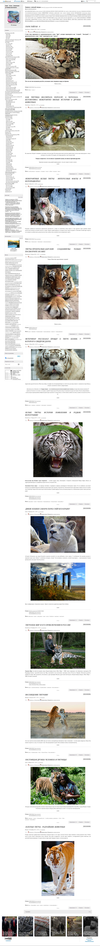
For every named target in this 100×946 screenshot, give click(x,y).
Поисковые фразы (17, 379)
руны (11, 322)
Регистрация (17, 1)
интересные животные (9, 283)
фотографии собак (17, 339)
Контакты (89, 940)
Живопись (8, 46)
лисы (21, 298)
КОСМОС (7, 98)
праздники (14, 314)
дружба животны (31, 171)
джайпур (15, 267)
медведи (7, 301)
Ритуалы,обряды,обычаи (11, 181)
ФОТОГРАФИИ (8, 183)
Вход (23, 1)
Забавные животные (10, 84)
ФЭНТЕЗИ (7, 189)
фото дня (13, 334)
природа (8, 316)
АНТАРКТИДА (9, 142)
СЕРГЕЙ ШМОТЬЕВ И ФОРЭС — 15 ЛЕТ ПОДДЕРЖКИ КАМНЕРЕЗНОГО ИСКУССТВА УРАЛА (13, 219)
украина (19, 331)
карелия (7, 289)
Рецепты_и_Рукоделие (34, 107)
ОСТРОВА (8, 160)
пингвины (19, 308)
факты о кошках (10, 332)
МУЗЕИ (7, 103)
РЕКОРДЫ (7, 133)
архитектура (9, 259)
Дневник (87, 26)
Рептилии (8, 79)
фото (15, 332)
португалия (8, 314)
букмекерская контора (16, 261)
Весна (7, 37)
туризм (11, 331)
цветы (7, 347)
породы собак (12, 313)
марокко (11, 300)
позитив (18, 309)
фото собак (11, 337)
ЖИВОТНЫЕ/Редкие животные (35, 496)
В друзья (14, 25)
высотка (20, 264)
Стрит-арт (8, 53)
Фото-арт (8, 54)
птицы (13, 316)
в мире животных (13, 262)
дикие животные (14, 269)
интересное (9, 281)
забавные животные (11, 277)
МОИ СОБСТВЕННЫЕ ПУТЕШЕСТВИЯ (10, 109)
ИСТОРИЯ (7, 94)
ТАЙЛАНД (8, 164)
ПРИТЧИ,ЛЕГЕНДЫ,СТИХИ (11, 130)
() (76, 92)
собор (17, 326)
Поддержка (81, 1)
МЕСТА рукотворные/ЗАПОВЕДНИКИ (36, 610)
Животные (8, 121)
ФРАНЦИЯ (8, 166)
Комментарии (16, 5)
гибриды (10, 266)
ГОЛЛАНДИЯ (9, 148)
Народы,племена (10, 178)
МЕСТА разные (9, 122)
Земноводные (9, 80)
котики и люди (8, 293)
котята (16, 293)
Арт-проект (8, 43)
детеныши (43, 171)
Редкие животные (10, 88)
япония (11, 348)
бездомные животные (38, 11)
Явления (8, 129)
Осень (7, 35)
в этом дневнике (9, 358)
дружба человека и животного (52, 818)
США (7, 162)
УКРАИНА (8, 137)
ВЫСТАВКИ (8, 100)
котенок (15, 291)
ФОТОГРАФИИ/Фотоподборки (35, 498)
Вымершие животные (10, 82)
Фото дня (8, 186)
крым (16, 298)
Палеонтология (8, 41)
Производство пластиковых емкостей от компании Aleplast (12, 207)
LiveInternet (7, 1)
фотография (7, 340)
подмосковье (12, 309)
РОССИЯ (8, 161)
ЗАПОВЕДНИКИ (9, 102)
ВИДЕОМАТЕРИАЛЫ (9, 70)
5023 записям (46, 7)
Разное (6, 132)
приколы (19, 314)
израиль (10, 279)
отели (10, 307)
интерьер (12, 284)
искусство (17, 284)
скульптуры (19, 324)
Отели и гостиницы (10, 66)
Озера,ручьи (8, 124)
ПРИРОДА (7, 117)
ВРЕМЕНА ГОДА (8, 33)
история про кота (13, 288)
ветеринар (49, 405)
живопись (12, 275)
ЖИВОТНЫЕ (8, 72)
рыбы (16, 322)
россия (7, 322)
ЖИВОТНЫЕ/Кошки (33, 328)
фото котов (14, 336)
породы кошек (84, 16)
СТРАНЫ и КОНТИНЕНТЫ (11, 134)
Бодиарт (8, 45)
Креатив (8, 50)
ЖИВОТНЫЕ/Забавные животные (35, 167)
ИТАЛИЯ (8, 154)
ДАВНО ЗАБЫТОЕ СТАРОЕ (11, 71)
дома (14, 270)
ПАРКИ (7, 104)
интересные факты (86, 12)
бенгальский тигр (47, 501)
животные (18, 275)
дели (9, 267)
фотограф (16, 337)
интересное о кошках (18, 281)
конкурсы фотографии (63, 14)
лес (18, 298)
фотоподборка (10, 342)
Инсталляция (9, 47)
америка (12, 258)
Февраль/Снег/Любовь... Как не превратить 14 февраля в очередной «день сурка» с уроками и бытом (13, 227)
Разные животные (10, 87)
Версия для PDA (89, 939)
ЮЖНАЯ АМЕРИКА (10, 169)
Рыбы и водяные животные (12, 90)
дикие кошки (8, 270)
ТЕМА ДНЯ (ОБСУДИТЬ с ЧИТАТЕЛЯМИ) (10, 172)
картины (12, 289)
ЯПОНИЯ (8, 170)
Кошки (7, 74)
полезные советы (10, 311)
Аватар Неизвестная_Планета (13, 17)
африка (16, 259)
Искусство (8, 49)
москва (11, 302)
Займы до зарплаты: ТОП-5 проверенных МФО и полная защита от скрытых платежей (13, 200)
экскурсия (61, 616)
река (6, 320)
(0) (16, 201)
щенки (16, 347)
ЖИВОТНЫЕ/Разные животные (35, 168)
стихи (15, 329)
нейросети (7, 304)
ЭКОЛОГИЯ (7, 191)
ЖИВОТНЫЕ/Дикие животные (35, 87)
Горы (7, 120)
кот (11, 291)
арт (15, 258)
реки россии (14, 320)
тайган (7, 331)
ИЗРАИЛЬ (8, 150)
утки (6, 332)
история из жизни (40, 14)
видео (13, 264)
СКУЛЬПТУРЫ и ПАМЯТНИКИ (12, 107)
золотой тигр (46, 905)
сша (18, 329)
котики (19, 291)
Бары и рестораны (10, 58)
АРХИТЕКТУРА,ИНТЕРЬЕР (11, 57)
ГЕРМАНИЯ (8, 146)
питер (7, 309)
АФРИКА (8, 144)
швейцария (12, 347)
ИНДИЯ (7, 152)
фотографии (9, 339)
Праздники (8, 179)
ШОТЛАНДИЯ (9, 168)
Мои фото (8, 185)
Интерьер (8, 63)
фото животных (79, 19)
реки (9, 320)
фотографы (12, 340)
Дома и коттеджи (9, 59)
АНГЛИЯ (8, 141)
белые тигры (34, 241)
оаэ (15, 304)
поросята (55, 171)
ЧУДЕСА (7, 190)
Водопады (8, 118)
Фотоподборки (9, 187)
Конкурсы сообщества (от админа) (12, 96)
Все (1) (21, 238)
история (12, 286)
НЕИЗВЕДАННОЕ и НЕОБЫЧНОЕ (12, 111)
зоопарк (7, 278)
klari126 (31, 32)
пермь (15, 308)
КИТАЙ (7, 157)
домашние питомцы (86, 11)
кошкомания (8, 296)
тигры (33, 89)
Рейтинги (30, 1)
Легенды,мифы (9, 177)
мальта (7, 300)
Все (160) (20, 197)
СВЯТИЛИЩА (9, 106)
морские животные (12, 301)
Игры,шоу (8, 175)
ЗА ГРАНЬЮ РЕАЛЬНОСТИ (11, 91)
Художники (8, 55)
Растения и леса (9, 126)
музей (20, 302)
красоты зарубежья (9, 298)
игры (6, 279)
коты (12, 293)
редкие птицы (17, 319)
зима (19, 276)
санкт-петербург (10, 324)
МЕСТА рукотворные (9, 99)
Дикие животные (9, 75)
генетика (7, 266)
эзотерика (19, 347)
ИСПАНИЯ (8, 153)
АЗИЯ (7, 140)
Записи (6, 5)
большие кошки (39, 331)
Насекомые (8, 78)
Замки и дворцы (9, 62)
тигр (38, 905)
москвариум (16, 302)
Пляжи (7, 125)
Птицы (7, 86)
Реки (7, 128)
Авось (37, 1)
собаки (13, 326)
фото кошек (87, 19)
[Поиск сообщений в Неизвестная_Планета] (18, 356)
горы (6, 267)
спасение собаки (9, 329)
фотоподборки (10, 344)
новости (11, 304)
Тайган (29, 89)
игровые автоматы (15, 278)
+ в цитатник (42, 29)
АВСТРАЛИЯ (9, 136)
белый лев (51, 616)
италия (18, 288)
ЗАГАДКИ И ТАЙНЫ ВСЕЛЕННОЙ (12, 92)
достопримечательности (12, 273)
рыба (13, 322)
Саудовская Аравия (10, 138)
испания (7, 286)
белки (10, 261)
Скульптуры (8, 51)
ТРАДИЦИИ (7, 174)
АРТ (6, 42)
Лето (7, 38)
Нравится (81, 92)
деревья (11, 267)
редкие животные (10, 319)
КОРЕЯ (7, 158)
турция (15, 331)
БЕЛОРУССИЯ (9, 145)
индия (14, 280)
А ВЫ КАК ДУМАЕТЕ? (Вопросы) (12, 39)
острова (7, 307)
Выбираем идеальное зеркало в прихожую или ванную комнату (12, 214)
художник (11, 345)
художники (17, 345)
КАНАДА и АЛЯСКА (10, 156)
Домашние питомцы (10, 83)
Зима (7, 34)
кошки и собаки (17, 294)
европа (7, 275)
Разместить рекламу (89, 941)
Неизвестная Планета (5, 7)
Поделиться (87, 92)
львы (59, 171)
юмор (7, 348)
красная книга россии (16, 297)
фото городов (63, 19)
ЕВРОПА (8, 149)
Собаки (7, 76)
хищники (7, 345)
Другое (7, 61)
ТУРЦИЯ (8, 165)
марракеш (16, 300)
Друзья (10, 5)
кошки (20, 293)
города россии (17, 266)
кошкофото (15, 296)
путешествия (9, 318)
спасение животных (12, 327)
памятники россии (9, 308)
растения (16, 317)
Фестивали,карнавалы (11, 182)
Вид (84, 1)
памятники (15, 307)
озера (17, 304)
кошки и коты (9, 294)
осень (17, 305)
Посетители (15, 378)
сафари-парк (30, 616)
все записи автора (50, 32)
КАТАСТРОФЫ (8, 95)
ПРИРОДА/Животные (33, 327)
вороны (17, 264)
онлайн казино (12, 305)
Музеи (7, 65)
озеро (7, 305)
